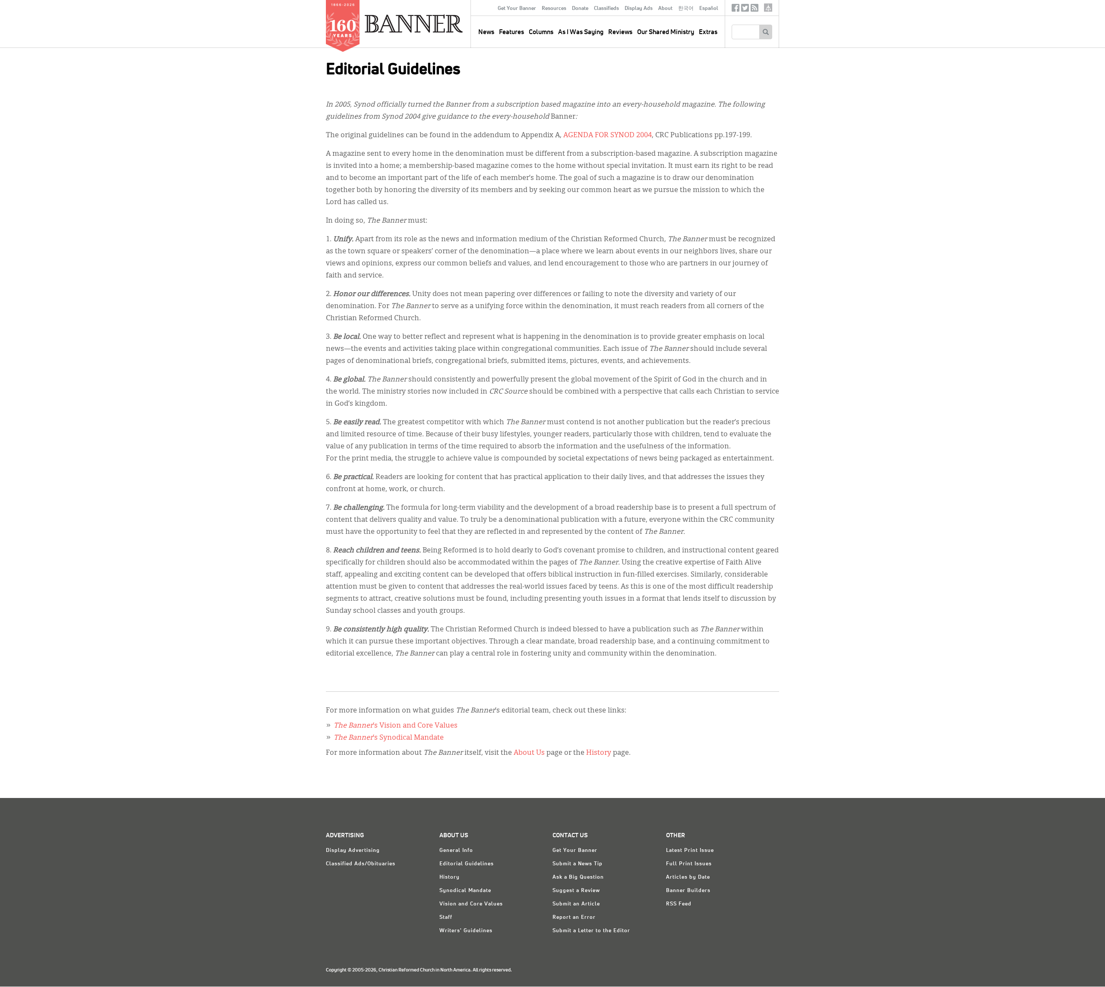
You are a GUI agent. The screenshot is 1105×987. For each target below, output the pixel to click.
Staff (445, 917)
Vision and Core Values (471, 904)
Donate (580, 8)
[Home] (433, 23)
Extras (708, 32)
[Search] (765, 32)
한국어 (686, 8)
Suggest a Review (576, 890)
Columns (541, 32)
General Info (456, 850)
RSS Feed (678, 904)
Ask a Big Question (578, 877)
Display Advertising (353, 850)
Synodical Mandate (465, 890)
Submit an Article (576, 904)
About (665, 8)
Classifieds (606, 8)
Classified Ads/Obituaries (360, 864)
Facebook (735, 10)
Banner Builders (688, 890)
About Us (529, 753)
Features (511, 32)
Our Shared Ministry (665, 32)
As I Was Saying (580, 32)
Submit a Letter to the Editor (591, 930)
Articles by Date (688, 877)
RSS (754, 10)
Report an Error (574, 917)
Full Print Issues (689, 864)
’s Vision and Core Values (396, 725)
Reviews (620, 32)
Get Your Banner (517, 8)
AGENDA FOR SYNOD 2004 (607, 135)
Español (708, 8)
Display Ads (639, 8)
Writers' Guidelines (466, 930)
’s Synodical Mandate (389, 738)
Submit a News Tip (577, 864)
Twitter (745, 10)
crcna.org (768, 7)
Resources (554, 8)
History (599, 753)
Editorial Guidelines (466, 864)
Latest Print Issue (690, 850)
